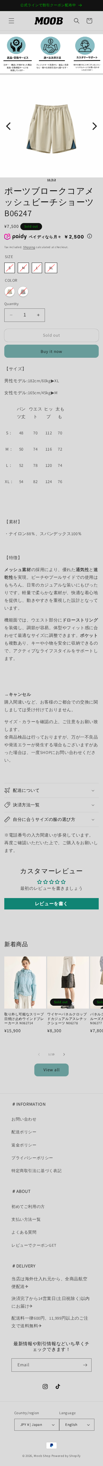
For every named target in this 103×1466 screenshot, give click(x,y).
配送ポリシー (24, 1131)
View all (51, 1069)
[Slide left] (39, 1054)
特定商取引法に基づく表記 (36, 1170)
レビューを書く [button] (51, 904)
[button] (11, 21)
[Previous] (8, 126)
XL (51, 267)
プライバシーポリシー (32, 1157)
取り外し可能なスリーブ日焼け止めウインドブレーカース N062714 (24, 1018)
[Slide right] (64, 1054)
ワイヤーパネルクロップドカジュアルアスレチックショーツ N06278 (67, 1018)
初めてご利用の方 (28, 1206)
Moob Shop (42, 1456)
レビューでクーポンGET (33, 1245)
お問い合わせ (24, 1119)
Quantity (11, 303)
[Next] (94, 126)
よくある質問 (24, 1232)
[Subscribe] (85, 1365)
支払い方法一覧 (26, 1219)
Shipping (29, 247)
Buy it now (51, 351)
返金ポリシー (24, 1145)
